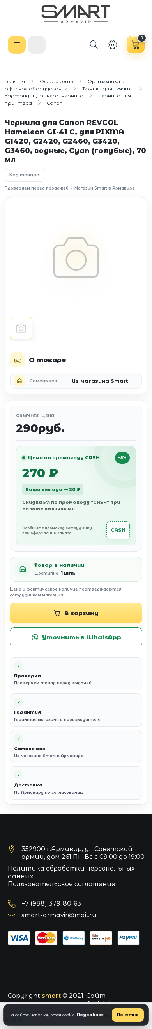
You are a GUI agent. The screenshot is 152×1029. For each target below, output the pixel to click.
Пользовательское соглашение (61, 884)
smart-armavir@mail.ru (59, 915)
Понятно (128, 1014)
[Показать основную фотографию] (21, 328)
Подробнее (90, 1014)
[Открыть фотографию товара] (76, 257)
